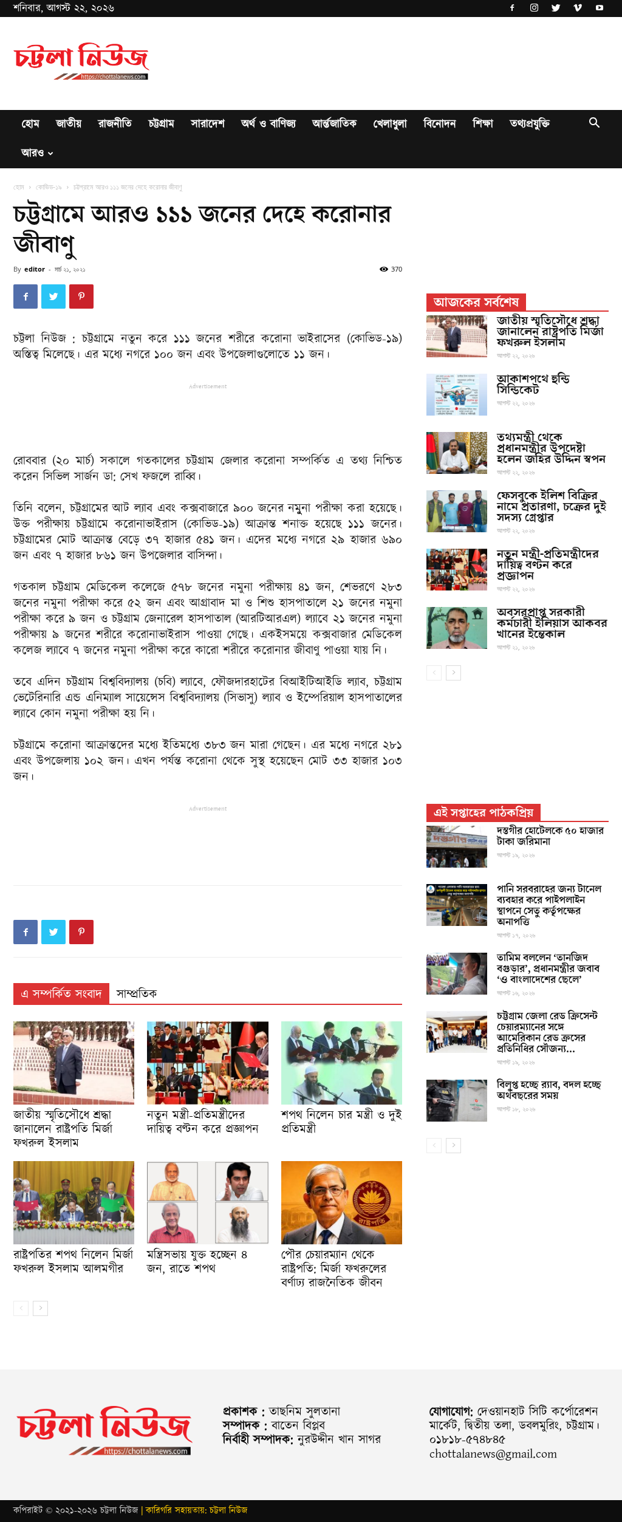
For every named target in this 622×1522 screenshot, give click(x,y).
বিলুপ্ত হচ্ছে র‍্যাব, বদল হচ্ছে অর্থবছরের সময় (549, 1090)
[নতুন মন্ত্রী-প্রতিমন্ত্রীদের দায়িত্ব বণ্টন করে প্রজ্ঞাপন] (207, 1063)
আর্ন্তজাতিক (335, 124)
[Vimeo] (578, 8)
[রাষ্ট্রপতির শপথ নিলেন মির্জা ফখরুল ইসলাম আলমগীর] (73, 1202)
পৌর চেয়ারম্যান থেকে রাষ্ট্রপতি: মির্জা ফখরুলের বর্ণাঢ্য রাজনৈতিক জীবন (333, 1269)
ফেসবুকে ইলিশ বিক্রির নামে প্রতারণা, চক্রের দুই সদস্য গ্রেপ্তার (551, 506)
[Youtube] (599, 8)
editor (34, 268)
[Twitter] (556, 8)
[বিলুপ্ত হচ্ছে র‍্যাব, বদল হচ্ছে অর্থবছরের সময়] (456, 1101)
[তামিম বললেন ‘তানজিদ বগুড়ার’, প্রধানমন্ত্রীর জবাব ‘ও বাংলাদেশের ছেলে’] (456, 974)
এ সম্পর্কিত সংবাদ (61, 994)
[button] (594, 125)
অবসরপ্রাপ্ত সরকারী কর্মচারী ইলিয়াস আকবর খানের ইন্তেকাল (552, 623)
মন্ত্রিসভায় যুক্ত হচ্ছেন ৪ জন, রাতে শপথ (197, 1262)
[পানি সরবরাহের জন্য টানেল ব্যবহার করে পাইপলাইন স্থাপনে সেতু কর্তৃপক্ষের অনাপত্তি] (456, 905)
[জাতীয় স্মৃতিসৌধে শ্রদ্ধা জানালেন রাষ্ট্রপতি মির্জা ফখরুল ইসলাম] (73, 1063)
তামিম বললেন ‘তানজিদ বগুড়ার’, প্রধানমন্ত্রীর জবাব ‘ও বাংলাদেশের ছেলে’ (548, 969)
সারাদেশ (208, 124)
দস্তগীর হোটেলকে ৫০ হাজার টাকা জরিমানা (550, 836)
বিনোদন (440, 124)
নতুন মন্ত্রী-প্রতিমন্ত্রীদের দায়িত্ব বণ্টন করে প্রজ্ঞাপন (203, 1122)
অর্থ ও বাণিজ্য (269, 124)
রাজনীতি (115, 124)
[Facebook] (512, 8)
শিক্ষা (483, 124)
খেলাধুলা (390, 124)
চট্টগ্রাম (161, 124)
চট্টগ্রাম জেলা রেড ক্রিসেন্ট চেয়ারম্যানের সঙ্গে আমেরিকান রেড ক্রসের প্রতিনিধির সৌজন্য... (547, 1033)
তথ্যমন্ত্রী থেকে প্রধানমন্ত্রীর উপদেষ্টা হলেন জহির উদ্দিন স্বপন (551, 448)
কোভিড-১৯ (49, 187)
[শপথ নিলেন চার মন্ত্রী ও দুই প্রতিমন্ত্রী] (341, 1063)
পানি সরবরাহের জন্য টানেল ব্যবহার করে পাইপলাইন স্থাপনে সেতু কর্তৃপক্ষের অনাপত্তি (549, 906)
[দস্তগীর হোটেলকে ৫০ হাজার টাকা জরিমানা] (456, 847)
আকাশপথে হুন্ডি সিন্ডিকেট (533, 385)
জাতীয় (68, 124)
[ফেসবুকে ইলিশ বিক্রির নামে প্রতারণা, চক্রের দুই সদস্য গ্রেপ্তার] (456, 511)
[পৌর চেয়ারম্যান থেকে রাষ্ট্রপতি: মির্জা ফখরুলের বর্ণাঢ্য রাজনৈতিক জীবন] (341, 1202)
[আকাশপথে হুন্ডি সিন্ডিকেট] (456, 395)
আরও (33, 153)
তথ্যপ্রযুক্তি (530, 124)
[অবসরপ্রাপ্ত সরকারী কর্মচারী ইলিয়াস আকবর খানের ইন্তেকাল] (456, 628)
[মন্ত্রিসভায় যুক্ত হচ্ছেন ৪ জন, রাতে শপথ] (207, 1202)
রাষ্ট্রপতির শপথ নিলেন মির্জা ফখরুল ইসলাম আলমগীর (73, 1262)
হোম (30, 124)
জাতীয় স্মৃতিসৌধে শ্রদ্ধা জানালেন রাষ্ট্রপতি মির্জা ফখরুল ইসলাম (62, 1129)
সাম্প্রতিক (137, 994)
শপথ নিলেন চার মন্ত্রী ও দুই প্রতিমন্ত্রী (341, 1122)
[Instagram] (534, 8)
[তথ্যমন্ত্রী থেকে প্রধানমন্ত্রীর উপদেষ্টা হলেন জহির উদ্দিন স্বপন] (456, 453)
